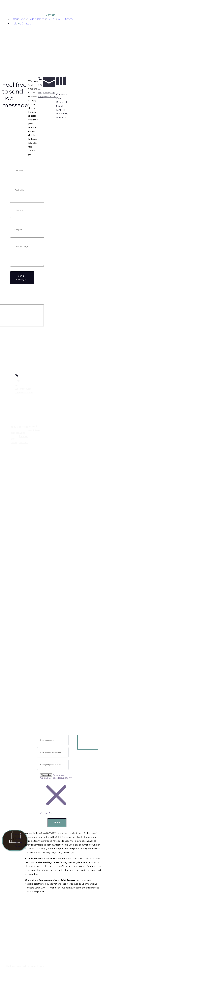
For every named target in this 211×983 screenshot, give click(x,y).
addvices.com (8, 538)
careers (15, 432)
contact (23, 442)
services (23, 426)
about (14, 426)
